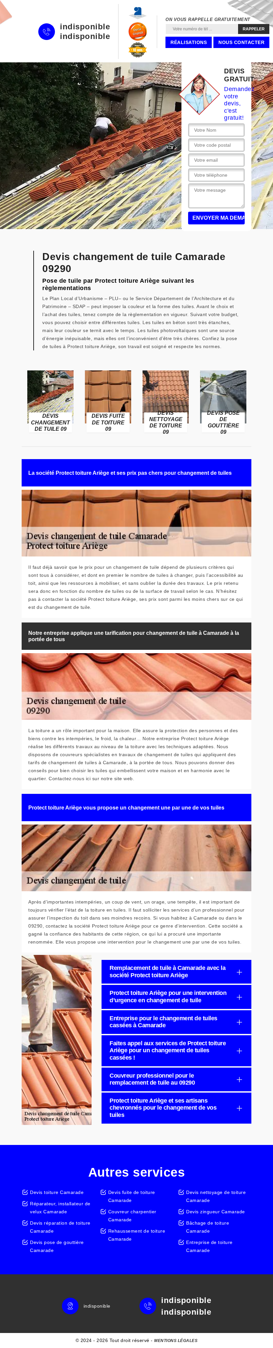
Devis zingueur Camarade (215, 1211)
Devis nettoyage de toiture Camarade (216, 1196)
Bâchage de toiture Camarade (207, 1227)
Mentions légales (175, 1340)
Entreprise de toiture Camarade (209, 1246)
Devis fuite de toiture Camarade (131, 1196)
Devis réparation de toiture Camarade (60, 1227)
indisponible (85, 27)
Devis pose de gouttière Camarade (57, 1246)
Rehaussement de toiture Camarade (136, 1235)
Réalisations (188, 42)
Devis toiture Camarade (57, 1192)
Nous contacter (241, 42)
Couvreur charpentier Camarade (132, 1215)
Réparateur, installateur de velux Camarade (60, 1207)
